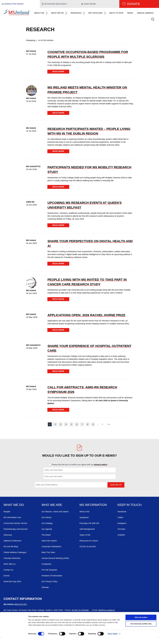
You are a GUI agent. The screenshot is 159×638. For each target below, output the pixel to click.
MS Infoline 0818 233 (55, 4)
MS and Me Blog (11, 546)
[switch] (62, 633)
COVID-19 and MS (88, 546)
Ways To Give (116, 13)
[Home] (16, 14)
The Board (46, 535)
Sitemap (45, 587)
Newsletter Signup (14, 4)
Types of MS (85, 535)
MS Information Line (12, 517)
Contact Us (8, 570)
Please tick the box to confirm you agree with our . (81, 465)
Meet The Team (48, 552)
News (130, 13)
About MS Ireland (49, 541)
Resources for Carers (89, 541)
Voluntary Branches (12, 558)
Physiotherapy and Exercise (16, 529)
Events (7, 576)
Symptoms (84, 517)
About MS (39, 13)
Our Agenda (47, 529)
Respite (7, 512)
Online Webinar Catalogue (15, 552)
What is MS (84, 512)
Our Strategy (47, 523)
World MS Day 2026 (12, 581)
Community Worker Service (15, 523)
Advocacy (8, 535)
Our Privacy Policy (49, 581)
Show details (113, 634)
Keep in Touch (129, 505)
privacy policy (100, 465)
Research (76, 13)
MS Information (93, 505)
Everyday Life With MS (89, 523)
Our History (46, 517)
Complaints (46, 564)
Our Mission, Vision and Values (55, 512)
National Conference (12, 541)
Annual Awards (145, 13)
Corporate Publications (51, 546)
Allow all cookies (141, 617)
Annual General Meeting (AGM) (55, 558)
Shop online (90, 4)
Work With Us (9, 564)
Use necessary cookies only (140, 624)
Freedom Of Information (52, 576)
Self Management (87, 529)
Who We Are (52, 505)
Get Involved (95, 13)
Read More (58, 71)
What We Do (57, 13)
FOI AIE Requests (49, 570)
